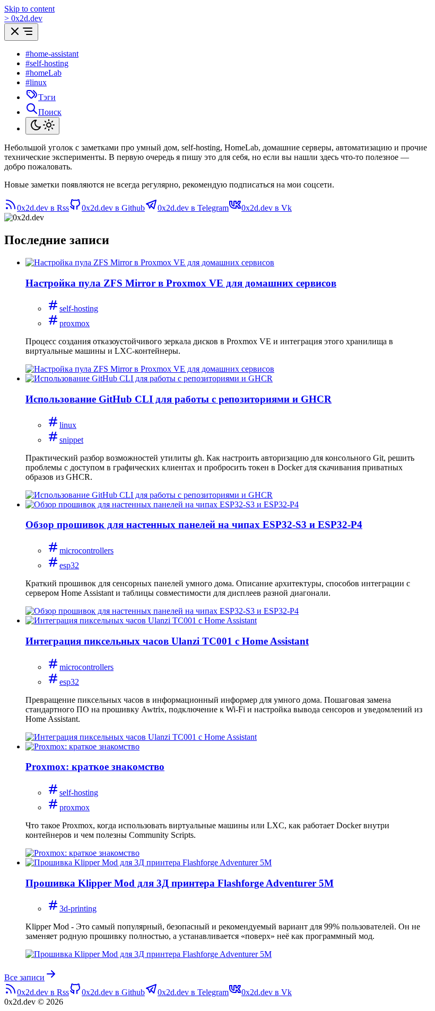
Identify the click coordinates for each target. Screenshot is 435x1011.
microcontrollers (86, 550)
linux (67, 425)
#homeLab (43, 72)
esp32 (69, 565)
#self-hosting (46, 63)
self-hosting (78, 308)
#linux (36, 82)
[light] (42, 126)
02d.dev (23, 18)
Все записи (24, 977)
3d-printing (78, 908)
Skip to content (29, 8)
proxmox (74, 323)
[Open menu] (21, 32)
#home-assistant (52, 53)
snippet (71, 439)
